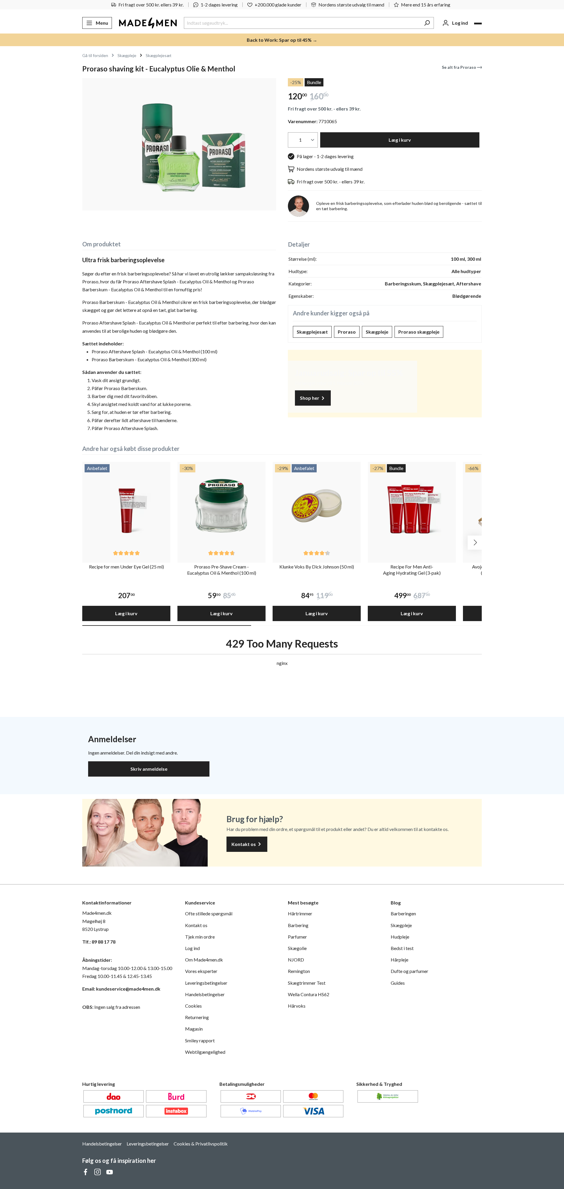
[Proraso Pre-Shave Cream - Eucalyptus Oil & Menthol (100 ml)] (221, 506)
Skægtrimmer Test (306, 983)
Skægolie (297, 948)
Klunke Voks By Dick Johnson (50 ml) (316, 566)
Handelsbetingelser (205, 994)
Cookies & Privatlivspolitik (201, 1143)
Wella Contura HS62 (308, 994)
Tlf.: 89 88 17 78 (98, 941)
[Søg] (427, 23)
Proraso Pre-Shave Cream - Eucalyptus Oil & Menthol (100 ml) (221, 570)
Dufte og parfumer (409, 971)
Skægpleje (377, 332)
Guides (398, 983)
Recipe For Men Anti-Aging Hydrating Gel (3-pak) (412, 570)
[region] (179, 144)
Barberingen (403, 913)
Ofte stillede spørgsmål (208, 913)
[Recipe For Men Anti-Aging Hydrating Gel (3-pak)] (412, 506)
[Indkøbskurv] (478, 23)
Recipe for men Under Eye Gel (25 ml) (126, 566)
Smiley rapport (200, 1040)
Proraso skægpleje (418, 332)
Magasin (194, 1028)
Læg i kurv (400, 140)
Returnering (197, 1017)
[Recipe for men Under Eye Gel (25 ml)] (126, 506)
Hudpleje (400, 936)
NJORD (296, 959)
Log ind (192, 948)
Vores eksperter (201, 971)
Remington (299, 971)
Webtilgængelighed (205, 1052)
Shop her (310, 398)
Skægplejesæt (312, 332)
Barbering (298, 925)
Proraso (347, 332)
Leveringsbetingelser (206, 983)
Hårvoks (297, 1006)
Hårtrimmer (300, 913)
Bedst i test (402, 948)
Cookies (193, 1006)
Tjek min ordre (200, 936)
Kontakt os (244, 844)
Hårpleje (399, 959)
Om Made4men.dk (204, 959)
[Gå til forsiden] (148, 23)
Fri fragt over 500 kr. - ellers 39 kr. (324, 108)
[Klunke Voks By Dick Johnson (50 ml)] (316, 506)
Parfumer (297, 936)
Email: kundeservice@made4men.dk (121, 988)
